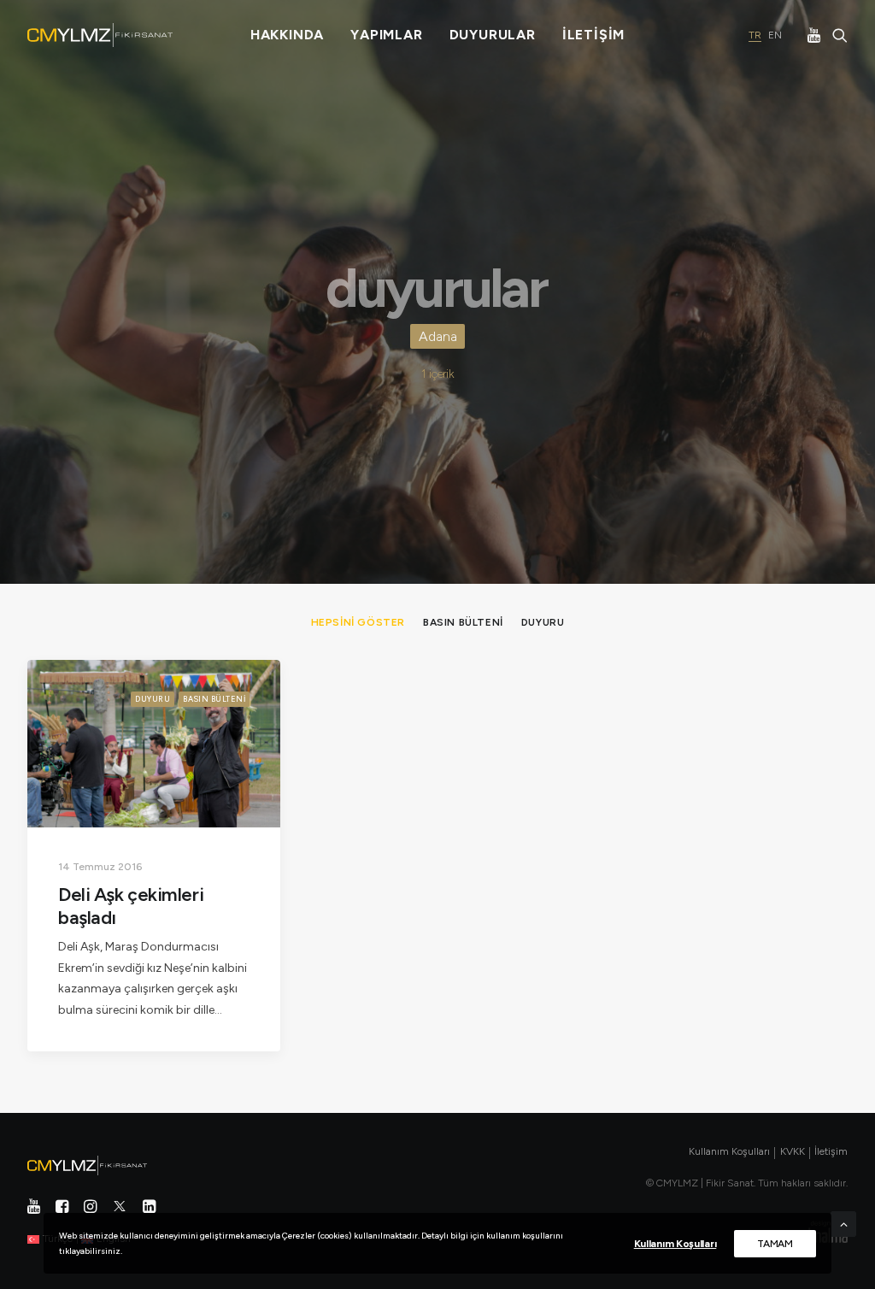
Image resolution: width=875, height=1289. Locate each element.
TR (755, 35)
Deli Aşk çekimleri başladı (130, 905)
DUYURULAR (492, 34)
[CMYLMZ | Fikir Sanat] (100, 35)
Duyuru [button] (543, 622)
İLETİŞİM (593, 34)
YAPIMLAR (386, 34)
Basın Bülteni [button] (463, 622)
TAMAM (775, 1244)
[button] (815, 35)
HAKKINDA (287, 34)
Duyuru (152, 698)
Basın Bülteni (214, 698)
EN (775, 35)
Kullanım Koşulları (675, 1244)
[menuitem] (287, 35)
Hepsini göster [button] (358, 622)
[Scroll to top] (843, 1223)
